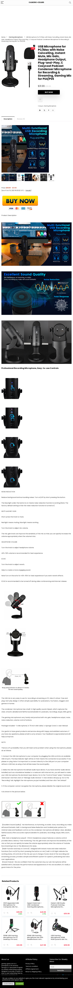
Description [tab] (8, 119)
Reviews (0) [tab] (21, 119)
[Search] (70, 2)
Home (3, 37)
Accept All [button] (19, 984)
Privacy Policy (30, 964)
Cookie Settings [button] (8, 984)
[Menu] (2, 2)
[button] (34, 46)
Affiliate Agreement (32, 969)
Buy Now (49, 92)
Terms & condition (32, 966)
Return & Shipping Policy (34, 972)
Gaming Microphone (16, 37)
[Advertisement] (36, 19)
